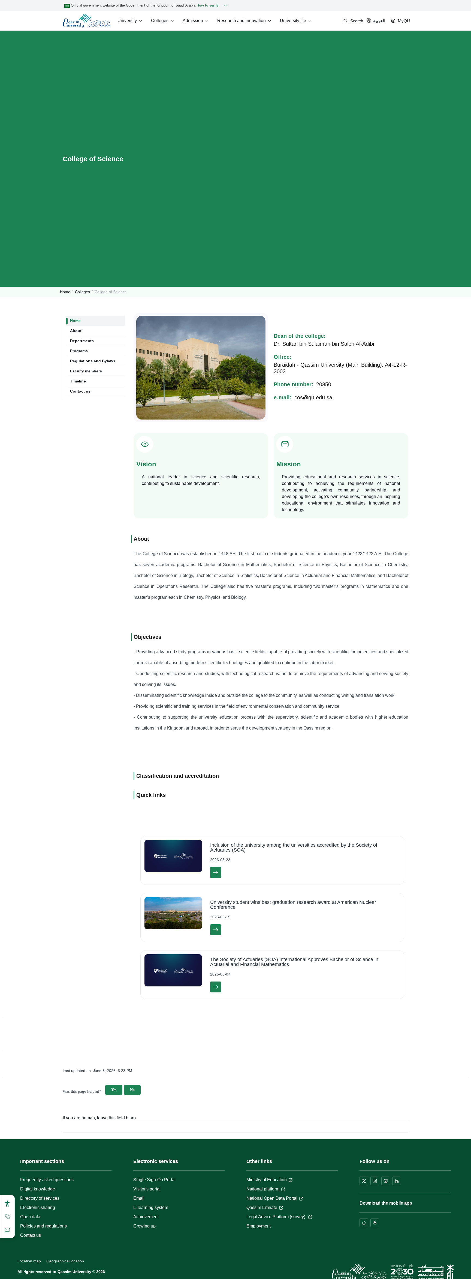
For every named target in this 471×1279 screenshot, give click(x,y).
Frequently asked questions (47, 1179)
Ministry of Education (266, 1179)
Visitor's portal (147, 1189)
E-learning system (150, 1207)
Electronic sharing (37, 1207)
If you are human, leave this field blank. (100, 1118)
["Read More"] (215, 872)
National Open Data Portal (271, 1198)
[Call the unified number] (7, 1217)
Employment (258, 1226)
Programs (79, 351)
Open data (30, 1216)
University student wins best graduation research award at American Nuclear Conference (293, 905)
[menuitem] (130, 21)
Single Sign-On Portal (154, 1179)
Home (65, 292)
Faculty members (86, 371)
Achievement (146, 1216)
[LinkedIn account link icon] (396, 1181)
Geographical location (65, 1261)
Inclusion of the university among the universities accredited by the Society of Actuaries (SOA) (293, 847)
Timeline (78, 381)
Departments (82, 341)
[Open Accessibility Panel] (7, 1203)
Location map (29, 1261)
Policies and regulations (43, 1226)
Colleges (82, 292)
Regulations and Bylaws (92, 361)
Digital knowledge (37, 1189)
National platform (262, 1189)
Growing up (144, 1226)
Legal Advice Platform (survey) (276, 1216)
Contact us (80, 391)
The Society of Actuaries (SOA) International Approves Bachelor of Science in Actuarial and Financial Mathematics (294, 962)
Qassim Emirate (261, 1207)
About (75, 331)
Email (138, 1198)
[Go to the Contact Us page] (7, 1230)
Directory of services (39, 1198)
